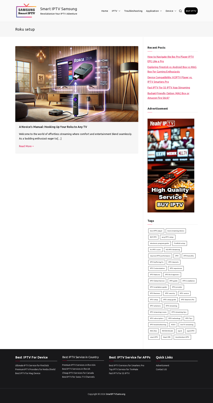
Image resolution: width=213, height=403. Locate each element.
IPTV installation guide (158, 287)
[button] (118, 11)
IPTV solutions (155, 306)
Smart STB (166, 337)
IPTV (114, 11)
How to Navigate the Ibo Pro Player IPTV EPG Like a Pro (171, 59)
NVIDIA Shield (167, 331)
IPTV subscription (156, 318)
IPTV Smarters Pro (187, 299)
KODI (173, 324)
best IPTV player (156, 231)
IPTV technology (174, 318)
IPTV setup (154, 299)
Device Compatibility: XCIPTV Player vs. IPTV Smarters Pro (170, 79)
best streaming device (175, 231)
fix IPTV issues (155, 249)
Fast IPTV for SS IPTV (119, 373)
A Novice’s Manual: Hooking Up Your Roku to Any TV (53, 126)
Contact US (161, 369)
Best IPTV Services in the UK (76, 369)
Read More (25, 146)
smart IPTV (154, 337)
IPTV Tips (188, 318)
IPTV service (184, 293)
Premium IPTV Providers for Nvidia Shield (35, 369)
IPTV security (170, 293)
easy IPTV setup (168, 237)
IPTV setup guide (169, 299)
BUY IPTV (191, 11)
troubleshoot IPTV (182, 337)
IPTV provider (177, 287)
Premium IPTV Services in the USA (79, 365)
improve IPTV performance (160, 256)
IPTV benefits (189, 256)
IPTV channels (173, 262)
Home (104, 11)
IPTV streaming (171, 306)
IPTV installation (188, 281)
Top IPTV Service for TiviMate (123, 369)
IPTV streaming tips (179, 312)
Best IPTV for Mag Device (28, 373)
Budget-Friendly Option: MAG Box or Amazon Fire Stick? (168, 95)
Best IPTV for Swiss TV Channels (78, 377)
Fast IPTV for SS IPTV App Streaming (169, 87)
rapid (180, 331)
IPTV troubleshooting (158, 324)
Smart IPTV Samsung (58, 9)
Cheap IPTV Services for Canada (78, 373)
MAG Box (153, 331)
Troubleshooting (133, 11)
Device (169, 11)
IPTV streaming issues (158, 312)
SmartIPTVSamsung (115, 394)
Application (152, 11)
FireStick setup (179, 243)
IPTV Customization (157, 268)
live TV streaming (187, 324)
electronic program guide (159, 243)
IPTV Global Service (157, 281)
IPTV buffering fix (156, 262)
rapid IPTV (191, 331)
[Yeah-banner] (171, 165)
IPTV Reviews (155, 293)
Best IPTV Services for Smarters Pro (126, 365)
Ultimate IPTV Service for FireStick (32, 365)
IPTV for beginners (172, 274)
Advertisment (162, 365)
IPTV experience (176, 268)
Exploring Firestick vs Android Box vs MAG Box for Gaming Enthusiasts (172, 69)
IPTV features (155, 274)
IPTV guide (173, 281)
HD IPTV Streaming (173, 249)
